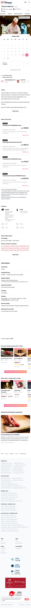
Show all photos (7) (24, 17)
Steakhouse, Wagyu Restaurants (9, 484)
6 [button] (19, 45)
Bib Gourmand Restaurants (8, 499)
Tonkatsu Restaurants (6, 488)
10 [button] (7, 48)
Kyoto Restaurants (18, 467)
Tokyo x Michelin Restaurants (8, 506)
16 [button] (4, 51)
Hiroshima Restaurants (18, 471)
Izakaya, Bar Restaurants (19, 488)
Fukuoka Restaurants (6, 472)
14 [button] (23, 48)
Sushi (4, 11)
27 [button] (19, 54)
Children (22, 227)
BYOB (21, 209)
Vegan (21, 224)
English (7, 209)
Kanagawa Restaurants (7, 465)
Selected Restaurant (10, 79)
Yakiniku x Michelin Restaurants (9, 519)
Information (27, 13)
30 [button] (4, 58)
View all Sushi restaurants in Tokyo (15, 371)
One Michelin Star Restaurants (8, 493)
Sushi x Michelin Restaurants (8, 515)
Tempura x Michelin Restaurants (9, 523)
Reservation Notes (18, 13)
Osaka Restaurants (5, 469)
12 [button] (15, 48)
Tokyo (10, 9)
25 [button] (11, 54)
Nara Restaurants (5, 471)
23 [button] (4, 54)
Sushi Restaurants (5, 478)
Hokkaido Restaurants (6, 463)
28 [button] (23, 54)
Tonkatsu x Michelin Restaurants (9, 529)
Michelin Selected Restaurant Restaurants (11, 501)
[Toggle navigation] (29, 2)
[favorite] (27, 10)
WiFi (6, 224)
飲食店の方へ (4, 553)
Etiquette (3, 543)
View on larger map (6, 338)
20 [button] (19, 51)
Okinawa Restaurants (19, 472)
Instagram (18, 548)
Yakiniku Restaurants (6, 480)
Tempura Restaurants (6, 482)
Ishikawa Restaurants (20, 465)
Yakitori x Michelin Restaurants (8, 521)
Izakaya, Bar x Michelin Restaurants (10, 531)
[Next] (28, 81)
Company (3, 548)
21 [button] (23, 51)
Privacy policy (18, 543)
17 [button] (7, 51)
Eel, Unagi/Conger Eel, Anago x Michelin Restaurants (14, 527)
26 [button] (15, 54)
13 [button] (19, 48)
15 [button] (26, 48)
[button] (25, 2)
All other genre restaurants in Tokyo (15, 405)
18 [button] (11, 51)
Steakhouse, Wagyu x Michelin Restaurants (12, 525)
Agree (27, 599)
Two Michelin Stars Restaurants (9, 495)
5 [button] (15, 45)
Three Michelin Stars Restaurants (9, 497)
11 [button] (11, 48)
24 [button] (7, 54)
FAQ (2, 541)
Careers (3, 550)
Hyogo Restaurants (17, 469)
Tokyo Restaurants (18, 463)
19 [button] (15, 51)
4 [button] (11, 45)
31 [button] (7, 58)
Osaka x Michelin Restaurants (8, 510)
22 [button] (26, 51)
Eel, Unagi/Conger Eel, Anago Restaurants (11, 486)
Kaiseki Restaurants (17, 478)
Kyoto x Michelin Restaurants (8, 508)
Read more (16, 111)
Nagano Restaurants (6, 467)
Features (10, 13)
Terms (17, 541)
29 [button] (26, 54)
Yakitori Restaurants (18, 480)
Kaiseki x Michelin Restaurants (8, 517)
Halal (6, 227)
